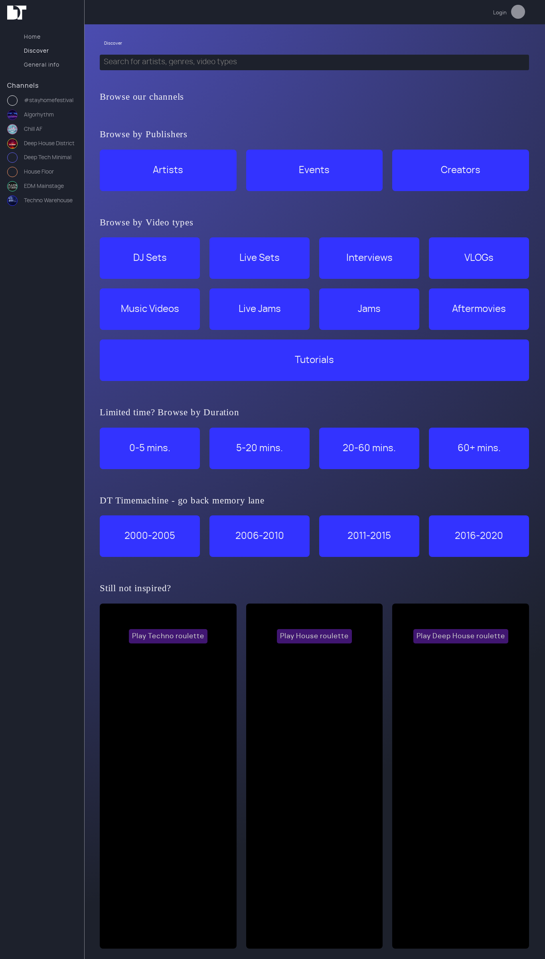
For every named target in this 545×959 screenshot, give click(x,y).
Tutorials (314, 360)
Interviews (369, 258)
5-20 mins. (259, 448)
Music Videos (150, 309)
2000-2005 (149, 536)
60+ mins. (479, 448)
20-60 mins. (369, 448)
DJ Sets (150, 258)
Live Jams (260, 309)
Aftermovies (479, 309)
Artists (168, 170)
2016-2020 (479, 536)
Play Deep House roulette (461, 636)
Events (314, 170)
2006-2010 (259, 536)
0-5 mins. (149, 448)
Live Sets (259, 258)
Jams (369, 309)
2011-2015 (369, 536)
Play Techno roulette (168, 636)
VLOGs (479, 258)
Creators (460, 170)
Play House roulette (314, 636)
